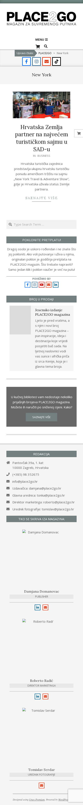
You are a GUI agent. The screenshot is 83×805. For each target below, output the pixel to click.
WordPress (64, 799)
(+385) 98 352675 (25, 474)
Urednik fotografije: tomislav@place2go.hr (43, 509)
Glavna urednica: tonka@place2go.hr (38, 495)
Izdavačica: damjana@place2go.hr (36, 488)
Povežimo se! (41, 279)
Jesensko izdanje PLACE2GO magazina (52, 312)
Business (43, 156)
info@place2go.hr (25, 481)
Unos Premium (37, 799)
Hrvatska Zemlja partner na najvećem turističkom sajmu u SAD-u (41, 138)
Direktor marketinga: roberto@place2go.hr (43, 502)
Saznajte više (41, 198)
